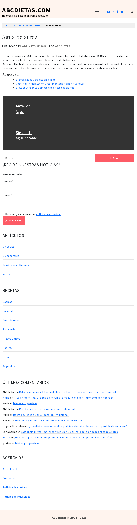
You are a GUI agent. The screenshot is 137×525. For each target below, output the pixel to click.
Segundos (9, 366)
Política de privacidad (16, 496)
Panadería (9, 329)
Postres (8, 347)
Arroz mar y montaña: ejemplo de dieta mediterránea (48, 420)
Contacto (9, 478)
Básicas (7, 301)
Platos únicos (11, 338)
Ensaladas (9, 311)
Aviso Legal (10, 469)
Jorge (6, 437)
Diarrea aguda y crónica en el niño (36, 79)
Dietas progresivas (25, 403)
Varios (7, 274)
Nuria (6, 397)
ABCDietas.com (26, 10)
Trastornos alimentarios (19, 265)
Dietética (9, 246)
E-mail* (7, 195)
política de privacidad (48, 214)
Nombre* (8, 181)
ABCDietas (62, 46)
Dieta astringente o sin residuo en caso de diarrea (45, 87)
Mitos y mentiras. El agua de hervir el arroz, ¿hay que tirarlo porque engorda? (69, 392)
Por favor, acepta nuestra (33, 214)
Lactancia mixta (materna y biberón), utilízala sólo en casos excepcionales (69, 431)
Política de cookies (15, 487)
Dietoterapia (11, 255)
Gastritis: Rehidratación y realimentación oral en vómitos (50, 83)
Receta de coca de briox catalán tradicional (47, 409)
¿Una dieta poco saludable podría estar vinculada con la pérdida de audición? (78, 426)
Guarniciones (11, 320)
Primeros (9, 357)
